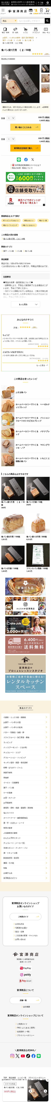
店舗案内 (36, 1079)
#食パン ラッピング (10, 225)
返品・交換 (19, 931)
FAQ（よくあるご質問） (26, 1027)
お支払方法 (19, 924)
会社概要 (26, 1006)
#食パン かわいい (29, 225)
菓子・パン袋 (7, 40)
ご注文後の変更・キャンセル (26, 935)
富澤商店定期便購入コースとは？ (26, 165)
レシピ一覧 (22, 1077)
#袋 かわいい (29, 220)
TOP (5, 1077)
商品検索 (12, 1077)
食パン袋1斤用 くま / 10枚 (14, 238)
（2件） (47, 54)
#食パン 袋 (43, 220)
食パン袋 (28, 40)
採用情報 (45, 1079)
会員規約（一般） (24, 1031)
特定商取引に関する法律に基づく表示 (16, 1079)
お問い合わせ (20, 939)
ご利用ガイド (22, 1024)
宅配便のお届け (21, 927)
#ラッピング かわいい (11, 220)
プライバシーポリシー (25, 1035)
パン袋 (18, 40)
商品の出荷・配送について (22, 168)
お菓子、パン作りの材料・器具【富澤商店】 (18, 37)
